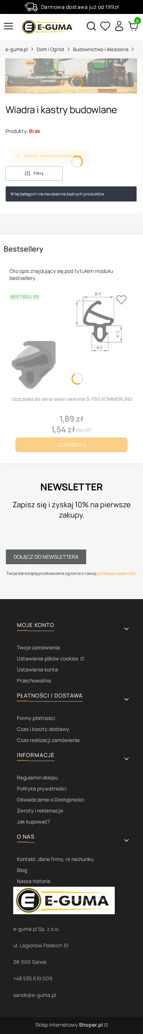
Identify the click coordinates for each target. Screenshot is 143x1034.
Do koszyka (72, 445)
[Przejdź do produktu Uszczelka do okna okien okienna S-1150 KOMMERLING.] (71, 341)
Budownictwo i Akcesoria (100, 49)
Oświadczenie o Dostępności (50, 799)
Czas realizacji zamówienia (48, 739)
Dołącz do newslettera (46, 556)
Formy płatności (36, 717)
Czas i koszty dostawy (43, 728)
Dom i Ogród (50, 49)
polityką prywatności (116, 573)
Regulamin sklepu (37, 777)
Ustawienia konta (37, 669)
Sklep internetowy (69, 1024)
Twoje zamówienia (38, 647)
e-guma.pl (17, 49)
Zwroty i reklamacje (40, 810)
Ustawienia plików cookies (48, 658)
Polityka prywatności (41, 788)
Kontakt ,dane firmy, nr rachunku (55, 858)
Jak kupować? (33, 821)
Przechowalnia (34, 680)
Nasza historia (33, 881)
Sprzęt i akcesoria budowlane (52, 155)
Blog (22, 870)
